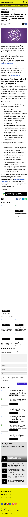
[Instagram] (13, 504)
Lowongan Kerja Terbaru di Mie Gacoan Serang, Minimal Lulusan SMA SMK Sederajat (16, 470)
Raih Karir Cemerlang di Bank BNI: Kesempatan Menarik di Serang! (16, 481)
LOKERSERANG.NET (7, 2)
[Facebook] (17, 199)
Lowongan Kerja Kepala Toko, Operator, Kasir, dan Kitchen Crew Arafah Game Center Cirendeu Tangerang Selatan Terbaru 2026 (21, 343)
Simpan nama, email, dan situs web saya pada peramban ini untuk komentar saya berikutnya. (13, 379)
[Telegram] (23, 199)
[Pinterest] (7, 504)
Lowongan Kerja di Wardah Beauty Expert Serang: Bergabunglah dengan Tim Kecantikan (17, 464)
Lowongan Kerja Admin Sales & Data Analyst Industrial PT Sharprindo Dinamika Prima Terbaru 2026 (21, 215)
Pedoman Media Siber (6, 510)
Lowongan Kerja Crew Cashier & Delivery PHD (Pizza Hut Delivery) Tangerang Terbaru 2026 (20, 329)
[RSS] (15, 504)
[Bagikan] (25, 24)
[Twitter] (20, 199)
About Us (17, 510)
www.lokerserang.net (7, 63)
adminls (2, 23)
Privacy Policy (4, 509)
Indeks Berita (13, 509)
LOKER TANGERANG (5, 11)
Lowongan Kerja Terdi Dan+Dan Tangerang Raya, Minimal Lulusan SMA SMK (16, 475)
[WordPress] (10, 504)
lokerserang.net (15, 76)
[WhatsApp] (25, 199)
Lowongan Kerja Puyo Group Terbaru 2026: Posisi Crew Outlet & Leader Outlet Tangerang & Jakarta (7, 329)
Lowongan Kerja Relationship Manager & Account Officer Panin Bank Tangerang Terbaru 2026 (7, 343)
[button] (23, 2)
